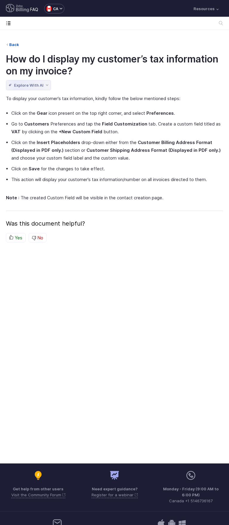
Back (14, 44)
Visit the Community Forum (36, 494)
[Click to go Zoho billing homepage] (17, 8)
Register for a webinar (113, 494)
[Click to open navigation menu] (9, 23)
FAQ (34, 9)
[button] (51, 8)
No (39, 238)
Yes (17, 238)
